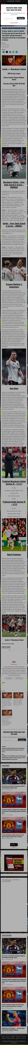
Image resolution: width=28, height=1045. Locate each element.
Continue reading (14, 22)
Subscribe (20, 18)
